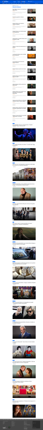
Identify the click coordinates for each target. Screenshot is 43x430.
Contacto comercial (25, 422)
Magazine (7, 3)
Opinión (16, 3)
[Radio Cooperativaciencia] (18, 2)
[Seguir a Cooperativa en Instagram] (6, 0)
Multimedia (21, 3)
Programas (24, 3)
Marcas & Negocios (28, 3)
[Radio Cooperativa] (23, 1)
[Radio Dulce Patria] (14, 1)
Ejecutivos (4, 422)
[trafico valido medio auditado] (9, 428)
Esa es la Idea (13, 424)
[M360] (35, 419)
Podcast (18, 3)
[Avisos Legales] (33, 419)
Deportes (9, 3)
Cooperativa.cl (25, 426)
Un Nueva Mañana (13, 423)
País (4, 3)
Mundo (14, 3)
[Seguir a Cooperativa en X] (5, 0)
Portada (3, 419)
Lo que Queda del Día (13, 425)
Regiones (12, 3)
